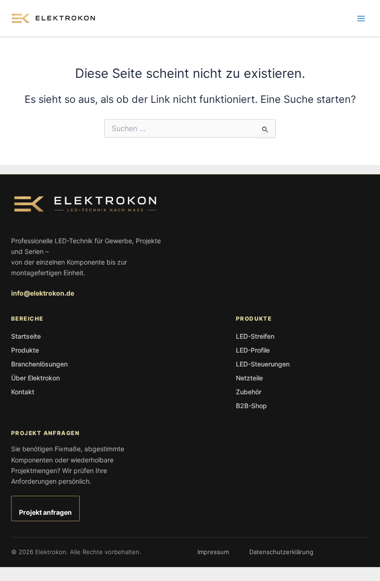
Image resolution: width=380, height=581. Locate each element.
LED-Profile (253, 350)
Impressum (213, 552)
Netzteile (249, 378)
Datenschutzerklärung (281, 552)
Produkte (25, 350)
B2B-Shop (251, 406)
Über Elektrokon (35, 378)
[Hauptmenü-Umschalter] (361, 18)
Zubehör (248, 392)
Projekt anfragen (45, 512)
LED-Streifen (255, 336)
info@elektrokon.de (42, 293)
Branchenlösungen (39, 364)
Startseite (26, 336)
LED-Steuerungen (263, 364)
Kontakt (22, 392)
